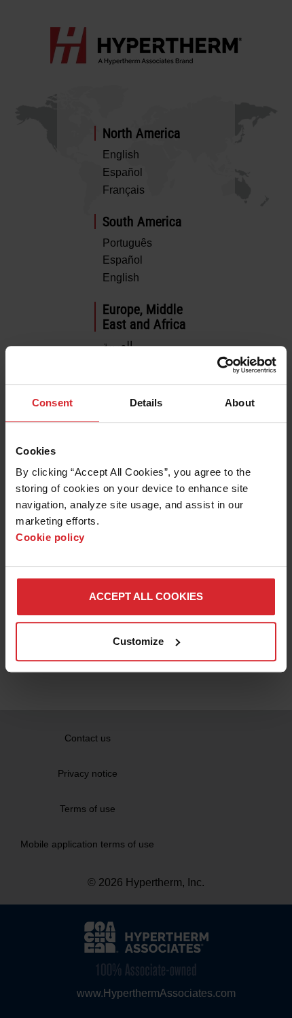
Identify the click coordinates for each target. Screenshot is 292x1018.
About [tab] (240, 402)
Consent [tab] (52, 402)
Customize (138, 641)
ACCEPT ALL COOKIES (146, 596)
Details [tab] (146, 402)
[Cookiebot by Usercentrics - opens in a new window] (217, 365)
